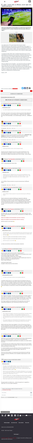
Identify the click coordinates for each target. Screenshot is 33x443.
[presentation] (1, 397)
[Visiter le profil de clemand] (2, 187)
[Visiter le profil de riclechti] (2, 142)
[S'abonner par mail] (30, 88)
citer (4, 105)
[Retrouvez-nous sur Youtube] (8, 415)
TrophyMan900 (11, 159)
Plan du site (27, 422)
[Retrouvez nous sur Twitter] (12, 415)
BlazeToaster (11, 209)
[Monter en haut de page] (10, 105)
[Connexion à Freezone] (30, 1)
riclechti (10, 142)
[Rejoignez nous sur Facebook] (15, 415)
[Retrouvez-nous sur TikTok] (5, 415)
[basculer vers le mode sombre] (5, 2)
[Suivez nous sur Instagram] (18, 415)
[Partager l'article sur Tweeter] (23, 88)
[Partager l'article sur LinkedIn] (27, 88)
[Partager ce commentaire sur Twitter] (6, 105)
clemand (10, 187)
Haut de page (16, 434)
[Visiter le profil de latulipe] (2, 121)
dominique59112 (11, 226)
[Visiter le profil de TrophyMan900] (2, 159)
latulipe (9, 121)
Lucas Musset (15, 88)
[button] (1, 397)
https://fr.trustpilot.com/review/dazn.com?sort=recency (13, 217)
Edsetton (10, 248)
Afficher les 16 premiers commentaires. (17, 99)
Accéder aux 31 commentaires (16, 93)
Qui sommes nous (14, 422)
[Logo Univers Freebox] (16, 1)
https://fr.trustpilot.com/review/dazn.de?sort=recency (12, 219)
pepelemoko (11, 291)
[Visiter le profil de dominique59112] (2, 226)
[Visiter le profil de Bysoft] (2, 103)
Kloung (9, 334)
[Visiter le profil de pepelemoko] (2, 291)
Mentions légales (7, 422)
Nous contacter (21, 422)
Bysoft (9, 103)
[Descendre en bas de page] (8, 105)
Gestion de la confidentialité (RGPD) (7, 427)
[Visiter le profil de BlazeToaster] (2, 209)
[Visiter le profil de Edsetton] (2, 248)
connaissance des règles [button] (6, 389)
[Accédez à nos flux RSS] (2, 415)
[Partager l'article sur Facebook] (25, 88)
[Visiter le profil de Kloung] (2, 334)
